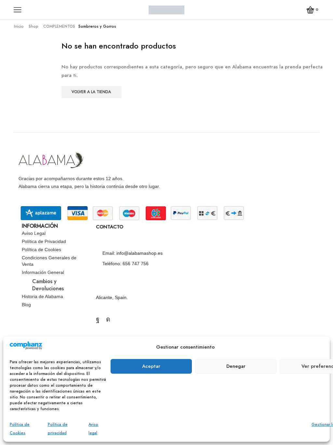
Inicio (19, 26)
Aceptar (151, 366)
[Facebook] (98, 319)
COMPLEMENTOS (59, 26)
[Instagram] (108, 319)
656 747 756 (136, 263)
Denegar (236, 366)
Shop (33, 26)
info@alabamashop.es (139, 253)
